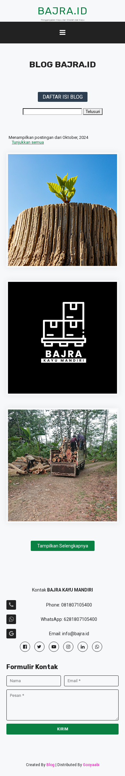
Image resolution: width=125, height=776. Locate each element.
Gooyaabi (91, 765)
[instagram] (68, 647)
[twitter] (39, 647)
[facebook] (25, 647)
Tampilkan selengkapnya (62, 545)
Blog (50, 765)
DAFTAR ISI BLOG (63, 97)
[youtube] (54, 647)
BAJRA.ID (63, 11)
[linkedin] (83, 647)
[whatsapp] (97, 647)
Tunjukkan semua (28, 142)
